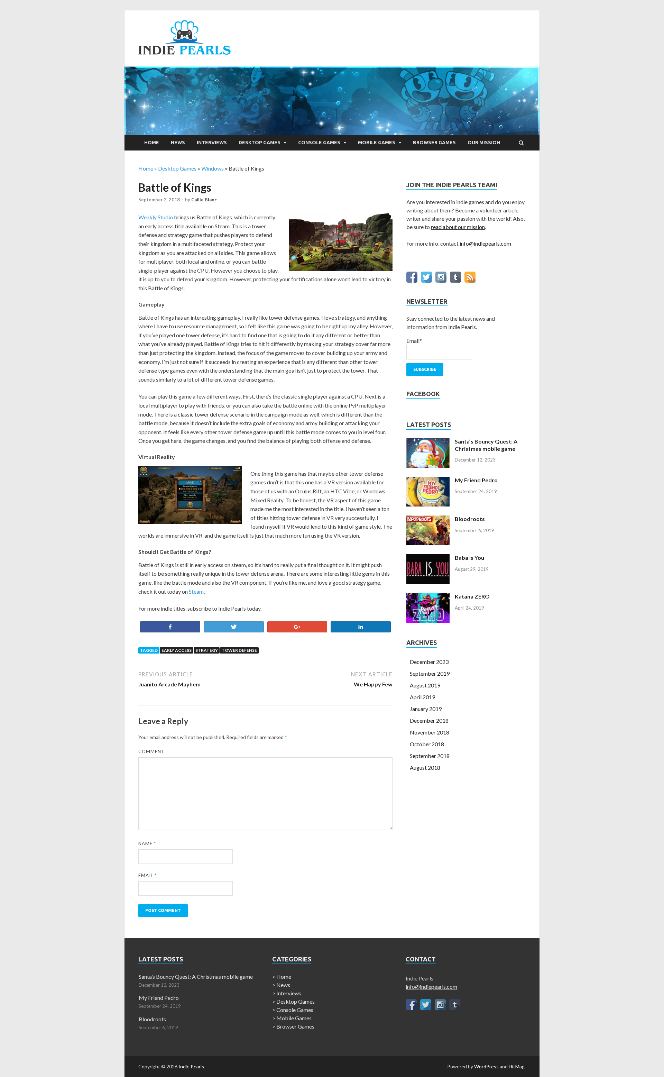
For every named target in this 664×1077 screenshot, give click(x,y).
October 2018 (427, 744)
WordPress (486, 1066)
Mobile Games (376, 142)
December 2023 (429, 661)
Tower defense (239, 650)
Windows (212, 168)
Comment (151, 751)
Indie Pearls (191, 1066)
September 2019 (430, 673)
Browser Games (434, 142)
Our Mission (484, 142)
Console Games (319, 142)
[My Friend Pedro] (428, 504)
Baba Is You (469, 557)
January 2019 (426, 708)
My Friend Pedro (476, 480)
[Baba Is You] (428, 581)
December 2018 (429, 720)
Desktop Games (259, 142)
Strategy (206, 650)
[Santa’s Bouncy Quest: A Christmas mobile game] (428, 465)
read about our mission (458, 226)
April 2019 (422, 697)
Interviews (212, 142)
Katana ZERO (472, 596)
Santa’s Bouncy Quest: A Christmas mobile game (486, 445)
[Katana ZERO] (428, 620)
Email (147, 875)
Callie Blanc (204, 199)
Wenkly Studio (155, 217)
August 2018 (425, 767)
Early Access (177, 650)
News (178, 142)
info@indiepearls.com (485, 243)
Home (151, 142)
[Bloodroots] (428, 543)
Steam (196, 591)
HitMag (517, 1066)
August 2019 (425, 685)
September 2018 (430, 755)
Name (147, 843)
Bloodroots (470, 518)
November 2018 (429, 732)
